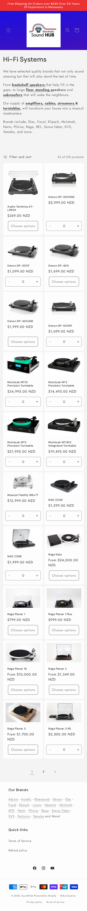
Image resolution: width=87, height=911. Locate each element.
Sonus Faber (61, 810)
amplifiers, (35, 103)
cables (50, 103)
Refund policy (17, 850)
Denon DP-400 (58, 265)
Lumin (37, 805)
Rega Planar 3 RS (59, 728)
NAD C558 (55, 499)
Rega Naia (55, 554)
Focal (12, 805)
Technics (24, 816)
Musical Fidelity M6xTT (22, 495)
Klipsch (24, 805)
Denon (57, 799)
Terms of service (55, 902)
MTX (11, 810)
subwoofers (12, 94)
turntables (11, 108)
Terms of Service (19, 841)
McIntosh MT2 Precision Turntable (61, 384)
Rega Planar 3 (16, 728)
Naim (22, 810)
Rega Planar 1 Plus (60, 614)
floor (30, 89)
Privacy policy (34, 902)
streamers (66, 103)
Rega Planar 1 (16, 614)
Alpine (13, 799)
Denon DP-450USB (20, 321)
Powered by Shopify (45, 895)
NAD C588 (14, 556)
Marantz (50, 805)
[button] (8, 30)
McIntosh (65, 805)
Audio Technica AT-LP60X (20, 208)
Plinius (33, 810)
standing (42, 89)
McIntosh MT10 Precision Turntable (20, 384)
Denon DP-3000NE (61, 197)
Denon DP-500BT (60, 325)
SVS (11, 816)
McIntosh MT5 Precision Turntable (20, 444)
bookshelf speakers (28, 84)
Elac (68, 799)
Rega (45, 810)
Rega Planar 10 (17, 669)
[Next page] (55, 771)
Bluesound (41, 799)
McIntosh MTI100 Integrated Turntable (62, 444)
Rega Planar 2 (57, 669)
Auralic (26, 799)
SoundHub (27, 895)
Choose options (23, 226)
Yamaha (38, 816)
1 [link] (32, 771)
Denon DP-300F (18, 265)
